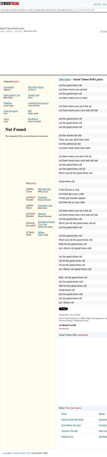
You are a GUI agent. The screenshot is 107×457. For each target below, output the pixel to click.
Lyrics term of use (64, 328)
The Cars (64, 79)
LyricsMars (7, 453)
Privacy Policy (19, 453)
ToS (28, 453)
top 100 (97, 4)
